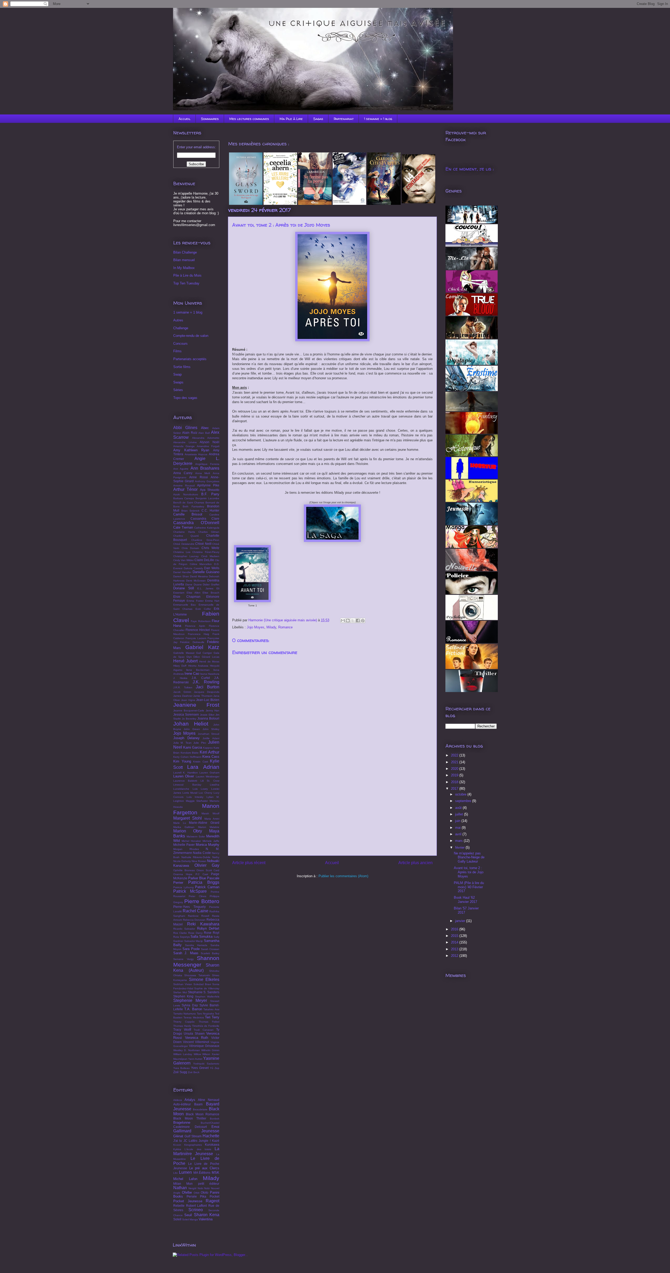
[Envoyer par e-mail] (342, 620)
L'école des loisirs (198, 1149)
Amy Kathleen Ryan (191, 450)
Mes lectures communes (249, 118)
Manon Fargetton (196, 809)
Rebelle (179, 1205)
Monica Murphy (207, 845)
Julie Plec (199, 742)
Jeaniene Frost (196, 705)
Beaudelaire (200, 1109)
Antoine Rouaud (184, 485)
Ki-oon (177, 1144)
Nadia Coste (202, 852)
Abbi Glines (185, 427)
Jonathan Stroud (208, 733)
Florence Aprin (195, 625)
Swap (177, 374)
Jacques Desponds (206, 691)
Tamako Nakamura (184, 1013)
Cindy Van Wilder (183, 560)
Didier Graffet (211, 584)
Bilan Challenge (185, 252)
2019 (455, 775)
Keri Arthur (210, 752)
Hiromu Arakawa (198, 665)
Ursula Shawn (194, 1033)
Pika (203, 1196)
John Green (192, 729)
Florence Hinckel (198, 630)
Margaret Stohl (187, 818)
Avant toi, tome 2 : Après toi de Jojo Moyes (468, 872)
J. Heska (180, 678)
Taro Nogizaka (205, 1013)
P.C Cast (202, 874)
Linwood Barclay (187, 784)
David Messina (199, 576)
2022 (455, 755)
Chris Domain (190, 548)
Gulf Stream (193, 1136)
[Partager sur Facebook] (357, 620)
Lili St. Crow (210, 780)
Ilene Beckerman (197, 669)
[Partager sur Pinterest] (362, 620)
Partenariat (344, 118)
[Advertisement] (332, 815)
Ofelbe (187, 1192)
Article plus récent (248, 862)
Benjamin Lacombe (207, 498)
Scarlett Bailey (210, 953)
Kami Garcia (192, 747)
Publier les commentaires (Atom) (343, 876)
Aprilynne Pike (208, 485)
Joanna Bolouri (208, 718)
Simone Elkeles (204, 979)
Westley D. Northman (186, 1050)
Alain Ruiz (189, 432)
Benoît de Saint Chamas (188, 502)
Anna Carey (182, 473)
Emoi (215, 1127)
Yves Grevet (200, 1067)
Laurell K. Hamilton (185, 772)
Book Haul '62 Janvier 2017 (465, 900)
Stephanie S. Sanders (204, 992)
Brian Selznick (190, 510)
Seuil (188, 1215)
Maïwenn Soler (196, 836)
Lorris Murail (189, 792)
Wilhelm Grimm (210, 1050)
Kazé (215, 1140)
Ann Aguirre (180, 468)
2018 (455, 782)
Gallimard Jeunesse (196, 1131)
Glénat (178, 1136)
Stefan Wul (180, 992)
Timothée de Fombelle (206, 1025)
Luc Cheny (205, 792)
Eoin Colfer (203, 608)
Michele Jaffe (211, 840)
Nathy (215, 857)
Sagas (318, 118)
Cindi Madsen (210, 556)
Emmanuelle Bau (184, 604)
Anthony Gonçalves (207, 481)
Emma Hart (212, 600)
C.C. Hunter (211, 510)
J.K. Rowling (206, 682)
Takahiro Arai (211, 1009)
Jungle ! (204, 1140)
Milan (177, 1183)
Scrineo (195, 1210)
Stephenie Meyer (190, 1000)
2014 (455, 942)
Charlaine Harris (184, 531)
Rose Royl (211, 932)
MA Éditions (202, 1172)
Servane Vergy (183, 959)
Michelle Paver (184, 844)
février (460, 847)
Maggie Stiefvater (197, 800)
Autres (178, 320)
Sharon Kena (206, 1214)
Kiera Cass (210, 757)
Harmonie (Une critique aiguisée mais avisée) (283, 620)
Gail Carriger (204, 652)
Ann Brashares (205, 468)
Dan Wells (211, 568)
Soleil (177, 1219)
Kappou (208, 747)
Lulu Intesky (195, 796)
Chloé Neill (203, 543)
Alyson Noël (209, 442)
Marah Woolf (210, 813)
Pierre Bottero (201, 901)
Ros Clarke (180, 932)
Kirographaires (193, 1144)
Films (177, 351)
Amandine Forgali (208, 446)
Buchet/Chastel (210, 1122)
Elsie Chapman (186, 596)
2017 (455, 789)
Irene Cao (192, 674)
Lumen (185, 1172)
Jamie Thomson (203, 695)
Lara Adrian (203, 767)
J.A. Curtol (201, 677)
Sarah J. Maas (185, 953)
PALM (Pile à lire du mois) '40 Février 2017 (469, 887)
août (459, 808)
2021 (455, 762)
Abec (205, 428)
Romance (285, 627)
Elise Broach (211, 592)
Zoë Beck (193, 1072)
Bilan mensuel (184, 260)
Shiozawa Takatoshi (197, 975)
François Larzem (196, 638)
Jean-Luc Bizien (207, 699)
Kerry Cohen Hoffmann (187, 756)
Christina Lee (182, 552)
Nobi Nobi (204, 1188)
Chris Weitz (210, 548)
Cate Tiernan (183, 527)
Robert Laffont (196, 1205)
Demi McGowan (196, 580)
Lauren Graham (209, 772)
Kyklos (177, 1149)
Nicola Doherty (182, 861)
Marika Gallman (183, 827)
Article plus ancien (415, 862)
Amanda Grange (184, 446)
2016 (455, 929)
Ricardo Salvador (184, 928)
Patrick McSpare (190, 891)
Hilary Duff (179, 665)
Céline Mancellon (201, 564)
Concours (180, 343)
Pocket (214, 1196)
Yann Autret (195, 1058)
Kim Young (182, 761)
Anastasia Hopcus (196, 454)
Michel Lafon (185, 1179)
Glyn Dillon (193, 656)
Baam (198, 1104)
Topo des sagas (185, 398)
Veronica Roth (196, 1038)
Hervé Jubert (185, 661)
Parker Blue (197, 878)
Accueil (184, 118)
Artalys (190, 1100)
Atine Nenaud (208, 1099)
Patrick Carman (207, 887)
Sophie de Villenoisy (206, 988)
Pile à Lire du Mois (187, 275)
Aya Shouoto (209, 489)
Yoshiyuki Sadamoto (206, 1063)
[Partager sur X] (352, 620)
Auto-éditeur (182, 1104)
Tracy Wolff (182, 1029)
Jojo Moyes (255, 627)
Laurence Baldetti (185, 780)
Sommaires (210, 118)
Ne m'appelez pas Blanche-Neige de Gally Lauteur (469, 857)
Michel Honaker (191, 840)
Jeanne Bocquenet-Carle (188, 710)
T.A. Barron (193, 1009)
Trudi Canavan (204, 1029)
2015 (455, 936)
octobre (461, 794)
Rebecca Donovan (194, 919)
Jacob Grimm (182, 691)
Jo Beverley (189, 718)
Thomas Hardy (182, 1025)
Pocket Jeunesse (187, 1201)
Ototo (204, 1192)
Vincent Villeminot (196, 1042)
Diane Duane (193, 584)
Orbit (196, 1192)
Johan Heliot (190, 724)
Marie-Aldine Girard (204, 822)
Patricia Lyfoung (183, 887)
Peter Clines (197, 896)
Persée (192, 1196)
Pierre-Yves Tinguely (189, 906)
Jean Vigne (188, 700)
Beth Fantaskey (193, 506)
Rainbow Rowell (198, 915)
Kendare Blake (190, 752)
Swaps (178, 382)
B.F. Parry (210, 494)
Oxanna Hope (182, 874)
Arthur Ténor (185, 489)
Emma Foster (195, 600)
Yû (211, 1068)
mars (459, 841)
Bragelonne (181, 1122)
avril (458, 834)
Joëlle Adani (211, 738)
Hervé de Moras (209, 661)
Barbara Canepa (183, 498)
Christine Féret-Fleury (205, 552)
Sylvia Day (190, 1005)
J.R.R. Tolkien (182, 687)
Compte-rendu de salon (190, 336)
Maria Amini (211, 818)
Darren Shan (181, 576)
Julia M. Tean (182, 742)
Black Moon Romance (202, 1114)
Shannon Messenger (196, 961)
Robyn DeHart (208, 928)
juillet (459, 814)
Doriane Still (183, 588)
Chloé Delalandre (183, 543)
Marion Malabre (208, 827)
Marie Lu (179, 822)
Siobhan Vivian (182, 984)
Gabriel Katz (202, 647)
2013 (455, 949)
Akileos (177, 1100)
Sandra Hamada (196, 945)
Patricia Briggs (203, 882)
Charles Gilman (208, 531)
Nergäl (192, 1188)
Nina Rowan (199, 861)
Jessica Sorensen (186, 714)
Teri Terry (212, 1017)
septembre (463, 801)
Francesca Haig (198, 634)
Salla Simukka (202, 937)
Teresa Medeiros (193, 1017)
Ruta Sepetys (181, 936)
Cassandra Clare (205, 518)
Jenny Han (212, 710)
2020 (455, 769)
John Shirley (211, 729)
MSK (215, 1173)
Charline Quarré (186, 535)
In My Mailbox (184, 268)
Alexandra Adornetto (205, 437)
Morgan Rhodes (186, 849)
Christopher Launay (186, 556)
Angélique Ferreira (207, 464)
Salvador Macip (193, 941)
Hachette (211, 1136)
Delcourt (201, 1126)
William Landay (182, 1054)
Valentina (206, 1219)
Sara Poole (190, 949)
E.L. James (205, 588)
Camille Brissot (187, 514)
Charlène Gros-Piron (205, 540)
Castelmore (181, 1126)
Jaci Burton (207, 687)
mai (458, 828)
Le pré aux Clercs (204, 1168)
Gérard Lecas (210, 656)
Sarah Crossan (210, 949)
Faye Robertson (200, 621)
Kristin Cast (200, 761)
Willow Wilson (202, 1054)
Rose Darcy (195, 932)
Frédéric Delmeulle (192, 642)
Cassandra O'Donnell (196, 522)
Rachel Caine (195, 911)
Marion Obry (187, 831)
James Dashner (182, 695)
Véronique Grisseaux (204, 1045)
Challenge (180, 328)
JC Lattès (190, 1140)
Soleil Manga (190, 1219)
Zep (217, 1068)
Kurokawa (212, 1144)
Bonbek (214, 1118)
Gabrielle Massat (183, 652)
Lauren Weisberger (207, 776)
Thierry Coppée (184, 1021)
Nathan (180, 1188)
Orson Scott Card (208, 870)
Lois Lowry (200, 788)
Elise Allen (193, 592)
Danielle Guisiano (206, 572)
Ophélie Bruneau (184, 870)
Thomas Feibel (209, 1021)
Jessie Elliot (207, 714)
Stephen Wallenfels (207, 996)
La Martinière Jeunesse (196, 1151)
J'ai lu (177, 1140)
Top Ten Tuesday (186, 283)
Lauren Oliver (183, 776)
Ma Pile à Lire (291, 118)
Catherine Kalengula (206, 527)
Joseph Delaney (186, 738)
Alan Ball (204, 432)
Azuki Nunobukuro (185, 494)
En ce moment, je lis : (469, 169)
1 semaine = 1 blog (378, 118)
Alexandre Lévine (185, 442)
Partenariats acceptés (189, 359)
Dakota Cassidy (193, 568)
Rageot (212, 1201)
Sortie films (182, 367)
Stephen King (183, 996)
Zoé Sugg (180, 1072)
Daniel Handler (182, 572)
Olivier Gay (207, 865)
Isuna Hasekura (209, 673)
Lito (175, 1172)
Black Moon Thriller (189, 1118)
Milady (271, 627)
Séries (178, 390)
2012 (455, 956)
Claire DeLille (204, 560)
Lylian (210, 796)
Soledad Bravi (202, 984)
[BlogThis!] (347, 620)
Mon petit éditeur (202, 1183)
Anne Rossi (198, 477)
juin (458, 821)
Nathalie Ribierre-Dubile (196, 857)
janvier (460, 921)
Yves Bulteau (181, 1068)
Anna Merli (202, 473)
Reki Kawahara (203, 924)
